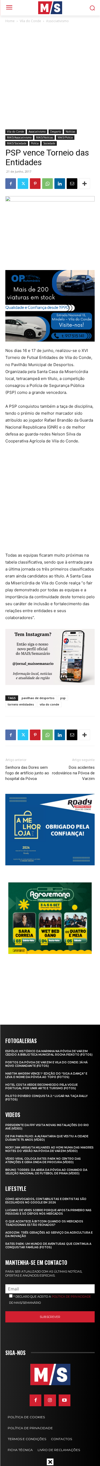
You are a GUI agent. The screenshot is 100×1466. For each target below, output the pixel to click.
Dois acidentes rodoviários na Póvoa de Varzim (73, 773)
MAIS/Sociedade (16, 143)
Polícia (35, 143)
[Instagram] (50, 1400)
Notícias (70, 131)
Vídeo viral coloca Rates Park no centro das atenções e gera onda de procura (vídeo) (43, 1160)
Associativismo (57, 21)
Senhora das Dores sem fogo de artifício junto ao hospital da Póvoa (27, 773)
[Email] (72, 183)
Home (10, 21)
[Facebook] (10, 183)
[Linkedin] (59, 183)
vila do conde (49, 704)
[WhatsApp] (47, 183)
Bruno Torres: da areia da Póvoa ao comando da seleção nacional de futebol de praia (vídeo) (46, 1171)
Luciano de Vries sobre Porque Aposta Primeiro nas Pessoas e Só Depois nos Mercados (48, 1212)
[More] (84, 183)
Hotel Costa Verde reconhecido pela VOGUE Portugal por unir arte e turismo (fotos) (41, 1086)
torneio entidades (21, 704)
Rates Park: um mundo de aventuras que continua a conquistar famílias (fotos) (48, 1245)
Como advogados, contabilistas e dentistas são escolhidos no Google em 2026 (45, 1200)
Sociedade (49, 143)
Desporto (55, 131)
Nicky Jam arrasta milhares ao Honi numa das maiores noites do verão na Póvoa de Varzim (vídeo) (49, 1149)
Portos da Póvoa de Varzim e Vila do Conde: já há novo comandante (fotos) (46, 1064)
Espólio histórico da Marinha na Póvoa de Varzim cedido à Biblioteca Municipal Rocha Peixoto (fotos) (49, 1052)
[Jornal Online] (50, 7)
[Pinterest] (35, 183)
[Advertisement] (50, 77)
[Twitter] (23, 183)
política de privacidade (71, 1296)
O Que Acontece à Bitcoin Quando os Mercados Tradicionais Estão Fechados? (44, 1223)
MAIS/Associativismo (19, 137)
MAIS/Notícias (44, 137)
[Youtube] (64, 1400)
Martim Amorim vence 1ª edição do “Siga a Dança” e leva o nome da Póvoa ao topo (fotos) (46, 1075)
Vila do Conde (30, 21)
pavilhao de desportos (38, 698)
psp (63, 698)
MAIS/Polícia (65, 137)
